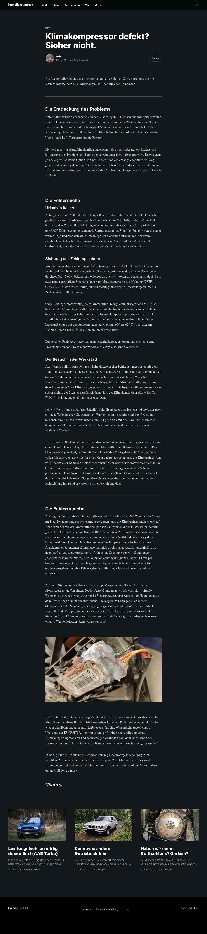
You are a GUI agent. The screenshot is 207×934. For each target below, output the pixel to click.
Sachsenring (72, 5)
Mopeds (100, 5)
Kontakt (126, 909)
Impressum (87, 909)
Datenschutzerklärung (107, 909)
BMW (56, 5)
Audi (45, 5)
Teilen (155, 58)
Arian (59, 56)
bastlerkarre (20, 4)
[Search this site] (196, 5)
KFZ (47, 28)
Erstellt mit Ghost (190, 908)
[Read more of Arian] (49, 58)
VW (87, 5)
